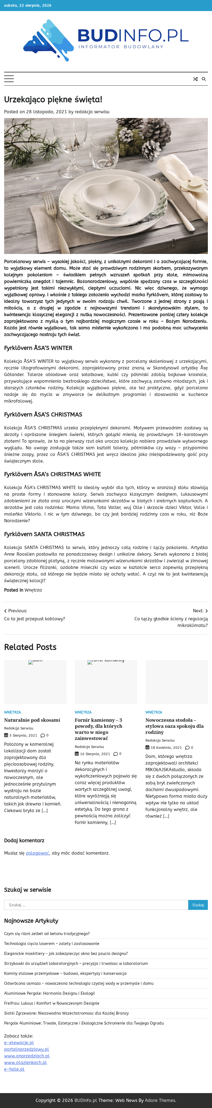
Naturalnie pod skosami (32, 720)
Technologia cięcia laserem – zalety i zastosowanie (51, 943)
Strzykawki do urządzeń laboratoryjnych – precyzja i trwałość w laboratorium (76, 963)
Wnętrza (33, 590)
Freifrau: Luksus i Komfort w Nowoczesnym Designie (51, 1003)
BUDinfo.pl (86, 1100)
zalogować (37, 853)
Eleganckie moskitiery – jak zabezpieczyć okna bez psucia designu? (66, 953)
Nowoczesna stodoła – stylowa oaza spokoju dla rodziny (174, 726)
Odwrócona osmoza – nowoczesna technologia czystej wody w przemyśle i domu (78, 983)
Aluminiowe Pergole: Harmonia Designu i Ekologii (49, 993)
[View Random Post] (195, 79)
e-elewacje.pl (19, 1042)
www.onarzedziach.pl (27, 1056)
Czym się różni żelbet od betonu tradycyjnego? (47, 933)
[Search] (204, 79)
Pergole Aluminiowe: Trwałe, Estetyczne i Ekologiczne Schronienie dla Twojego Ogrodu (84, 1023)
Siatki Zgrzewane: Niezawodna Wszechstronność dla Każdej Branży (66, 1013)
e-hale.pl (14, 1069)
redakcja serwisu (92, 111)
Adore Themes (160, 1100)
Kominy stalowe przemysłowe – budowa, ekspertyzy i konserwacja (65, 973)
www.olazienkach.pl (25, 1062)
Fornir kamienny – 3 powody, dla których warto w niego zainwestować (98, 729)
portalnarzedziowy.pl (26, 1049)
